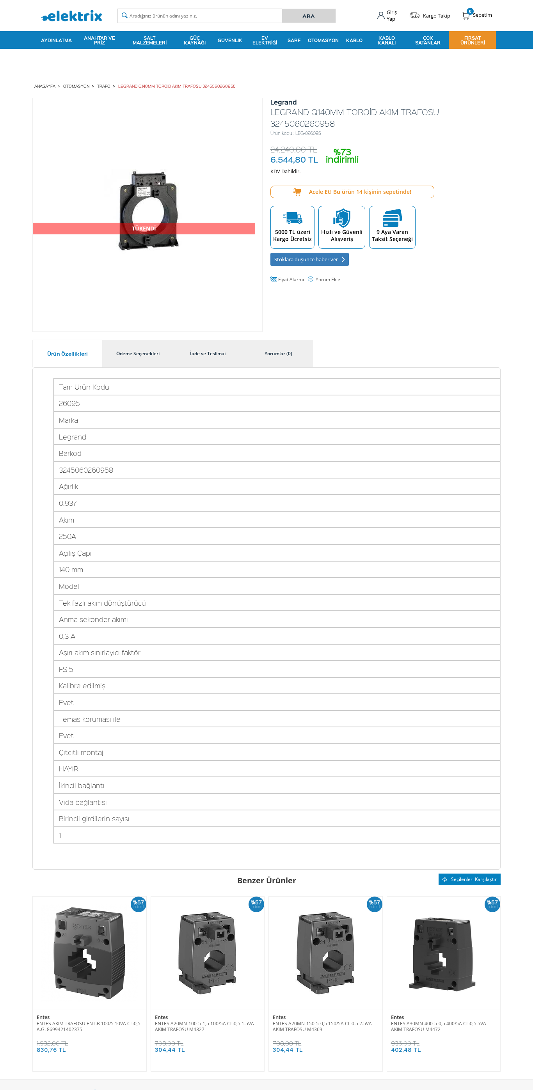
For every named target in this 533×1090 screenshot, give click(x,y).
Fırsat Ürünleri (472, 40)
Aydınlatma (56, 40)
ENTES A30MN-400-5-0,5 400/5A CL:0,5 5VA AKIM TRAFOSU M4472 (438, 1026)
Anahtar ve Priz (99, 40)
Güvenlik (230, 40)
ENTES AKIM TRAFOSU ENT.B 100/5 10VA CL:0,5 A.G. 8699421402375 (88, 1026)
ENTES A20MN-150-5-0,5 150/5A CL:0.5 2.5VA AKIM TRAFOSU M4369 (322, 1026)
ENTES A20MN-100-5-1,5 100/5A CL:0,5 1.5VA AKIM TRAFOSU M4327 (204, 1026)
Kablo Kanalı (387, 40)
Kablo (354, 40)
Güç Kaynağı (195, 40)
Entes (43, 1017)
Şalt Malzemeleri (150, 40)
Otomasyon (323, 40)
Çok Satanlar (428, 40)
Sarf (294, 40)
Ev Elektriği (264, 40)
